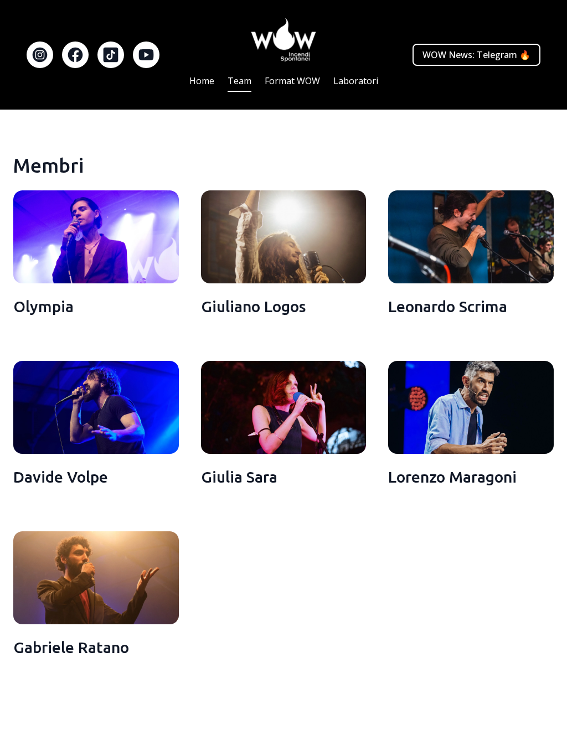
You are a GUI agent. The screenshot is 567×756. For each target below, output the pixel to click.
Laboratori (355, 81)
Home (201, 81)
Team (239, 81)
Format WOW (292, 81)
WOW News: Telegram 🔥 (476, 55)
